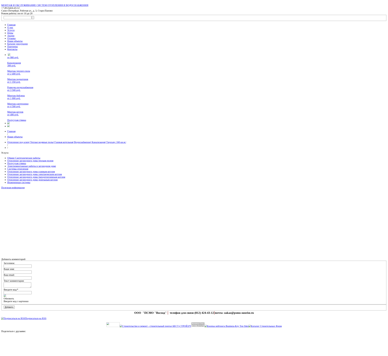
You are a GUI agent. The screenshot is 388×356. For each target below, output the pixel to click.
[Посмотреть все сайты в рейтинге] (227, 326)
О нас (10, 27)
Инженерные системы (18, 182)
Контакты (12, 49)
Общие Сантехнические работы (23, 158)
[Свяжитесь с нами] (194, 345)
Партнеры (12, 46)
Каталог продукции (17, 44)
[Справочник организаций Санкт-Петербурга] (113, 326)
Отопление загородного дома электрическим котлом (34, 174)
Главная (11, 24)
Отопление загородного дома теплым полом (30, 160)
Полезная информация (13, 187)
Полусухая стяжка (16, 163)
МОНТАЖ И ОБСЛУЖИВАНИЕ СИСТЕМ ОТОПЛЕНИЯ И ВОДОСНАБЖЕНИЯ (44, 5)
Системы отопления (17, 169)
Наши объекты (15, 41)
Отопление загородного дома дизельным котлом (32, 179)
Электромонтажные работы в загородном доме (31, 166)
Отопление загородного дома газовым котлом (31, 171)
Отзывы (11, 38)
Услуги (11, 30)
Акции (10, 35)
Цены (10, 33)
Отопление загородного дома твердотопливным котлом (36, 177)
